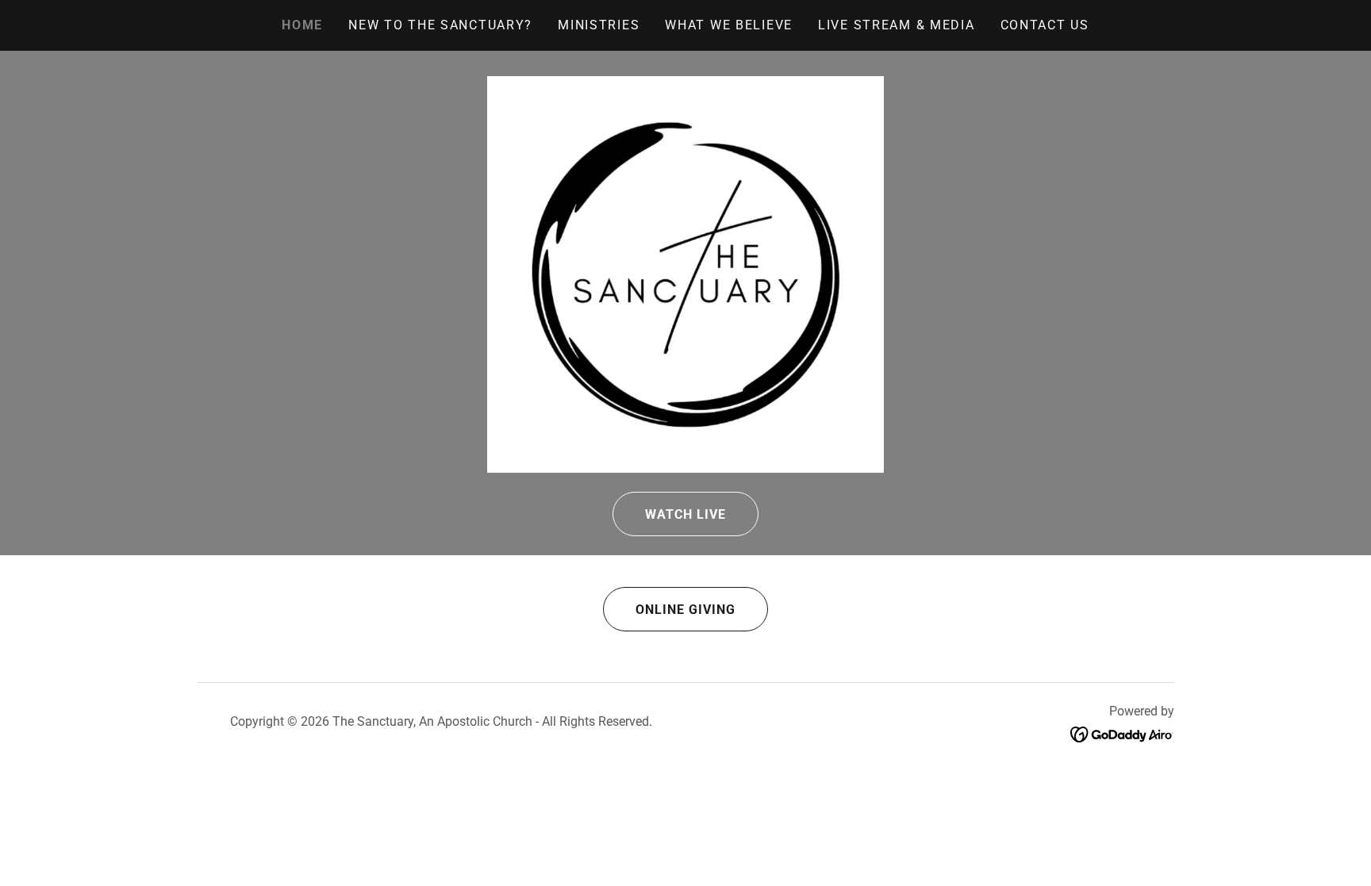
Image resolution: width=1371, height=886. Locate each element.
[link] (1122, 733)
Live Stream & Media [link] (896, 25)
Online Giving (685, 609)
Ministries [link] (598, 25)
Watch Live (685, 514)
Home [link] (302, 25)
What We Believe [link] (729, 25)
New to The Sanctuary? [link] (440, 25)
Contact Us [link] (1044, 25)
